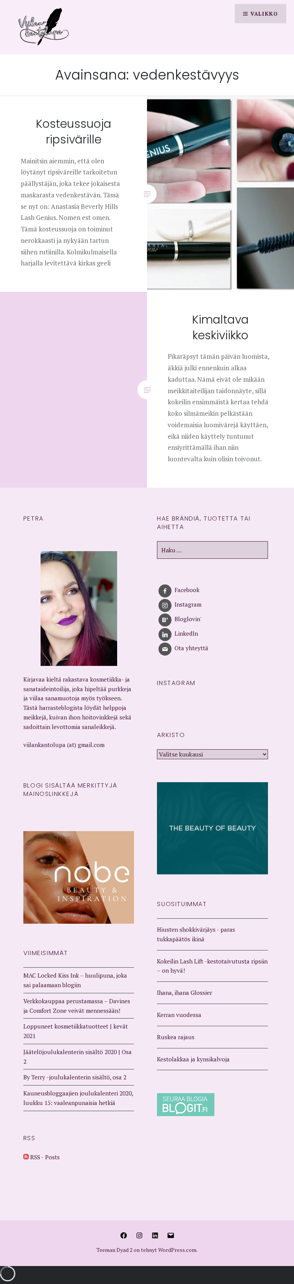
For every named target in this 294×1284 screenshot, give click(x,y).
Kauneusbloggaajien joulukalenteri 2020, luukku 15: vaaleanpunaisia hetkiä (78, 1098)
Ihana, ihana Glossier (184, 992)
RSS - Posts (44, 1157)
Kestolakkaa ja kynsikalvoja (193, 1059)
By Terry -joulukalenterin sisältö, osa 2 (74, 1077)
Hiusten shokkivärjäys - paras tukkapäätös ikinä (196, 934)
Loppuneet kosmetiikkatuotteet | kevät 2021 (75, 1031)
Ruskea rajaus (175, 1037)
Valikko (264, 13)
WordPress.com (177, 1249)
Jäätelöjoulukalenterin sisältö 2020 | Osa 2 (77, 1056)
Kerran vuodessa (179, 1015)
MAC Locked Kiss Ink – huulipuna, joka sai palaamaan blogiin (75, 980)
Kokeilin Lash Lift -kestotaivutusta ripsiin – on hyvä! (212, 966)
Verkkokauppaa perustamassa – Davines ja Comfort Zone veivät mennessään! (76, 1005)
